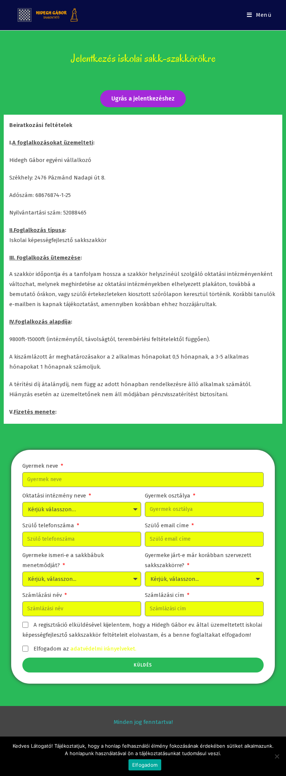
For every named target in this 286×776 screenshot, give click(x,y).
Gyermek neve (41, 465)
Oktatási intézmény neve (55, 495)
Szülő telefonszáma (49, 525)
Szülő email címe (167, 525)
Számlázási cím (165, 595)
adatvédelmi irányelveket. (103, 648)
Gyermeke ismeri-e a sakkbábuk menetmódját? (63, 560)
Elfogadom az (85, 648)
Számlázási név (42, 595)
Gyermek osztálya (168, 495)
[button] (143, 98)
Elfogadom (145, 765)
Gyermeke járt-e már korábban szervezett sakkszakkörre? (198, 560)
